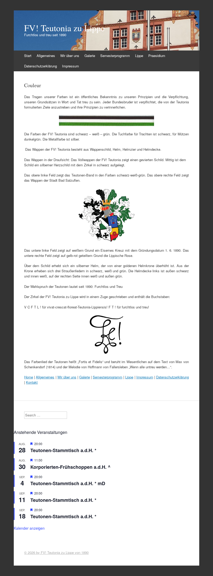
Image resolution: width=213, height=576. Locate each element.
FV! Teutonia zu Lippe (64, 27)
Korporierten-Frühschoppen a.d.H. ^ (70, 467)
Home (28, 377)
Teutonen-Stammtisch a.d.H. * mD (67, 483)
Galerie (89, 55)
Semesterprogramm (115, 55)
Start (27, 55)
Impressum (70, 66)
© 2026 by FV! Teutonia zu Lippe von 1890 (56, 552)
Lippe (139, 55)
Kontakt (32, 382)
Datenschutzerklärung (40, 66)
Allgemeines (46, 55)
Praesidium (156, 55)
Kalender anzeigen (29, 528)
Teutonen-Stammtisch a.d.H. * (63, 450)
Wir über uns (69, 55)
